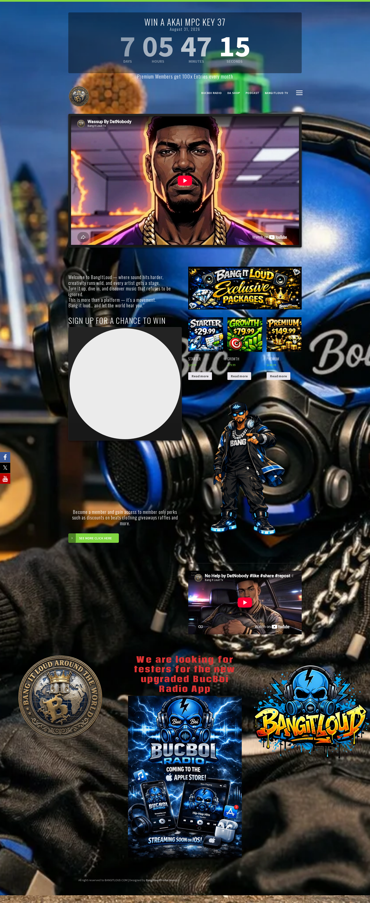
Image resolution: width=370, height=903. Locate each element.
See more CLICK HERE (95, 538)
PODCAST (252, 93)
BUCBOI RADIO (211, 93)
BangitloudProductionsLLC (163, 880)
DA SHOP (233, 93)
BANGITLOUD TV (276, 93)
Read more (200, 376)
